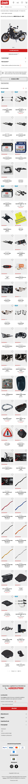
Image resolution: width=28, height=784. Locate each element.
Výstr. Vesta (21, 229)
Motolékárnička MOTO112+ (20, 277)
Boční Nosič (20, 180)
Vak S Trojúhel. (7, 444)
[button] (26, 7)
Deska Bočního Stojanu (7, 180)
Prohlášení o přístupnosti (6, 735)
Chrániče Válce (21, 300)
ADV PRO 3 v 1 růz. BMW (7, 135)
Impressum (3, 728)
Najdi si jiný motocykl (13, 54)
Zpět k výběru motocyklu (7, 13)
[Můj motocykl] (18, 3)
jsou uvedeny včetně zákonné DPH (13, 776)
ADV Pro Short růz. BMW (20, 135)
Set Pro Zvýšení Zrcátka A (7, 468)
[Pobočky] (14, 3)
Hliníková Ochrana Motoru (7, 346)
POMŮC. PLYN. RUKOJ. (20, 664)
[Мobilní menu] (2, 7)
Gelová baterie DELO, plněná (20, 158)
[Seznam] (26, 88)
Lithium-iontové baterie (7, 158)
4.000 (7, 277)
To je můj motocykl (14, 50)
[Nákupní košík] (26, 3)
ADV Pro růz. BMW (7, 253)
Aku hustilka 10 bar (20, 639)
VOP (2, 731)
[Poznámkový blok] (22, 3)
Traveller (20, 588)
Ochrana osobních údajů (6, 733)
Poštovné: (5, 778)
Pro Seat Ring (7, 614)
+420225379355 (15, 688)
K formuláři (24, 73)
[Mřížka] (23, 88)
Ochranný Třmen (7, 300)
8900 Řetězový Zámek (7, 418)
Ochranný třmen (21, 323)
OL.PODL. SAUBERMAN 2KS (7, 394)
